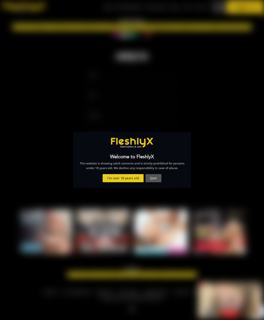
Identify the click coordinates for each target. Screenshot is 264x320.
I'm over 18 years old (123, 178)
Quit (153, 178)
